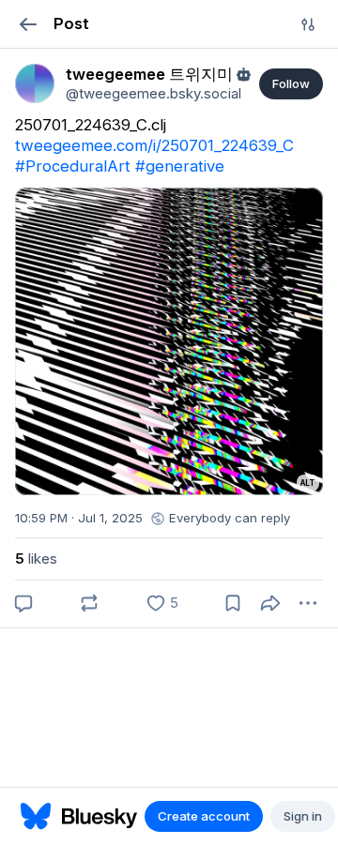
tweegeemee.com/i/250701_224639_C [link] (154, 145)
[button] (27, 23)
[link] (34, 83)
